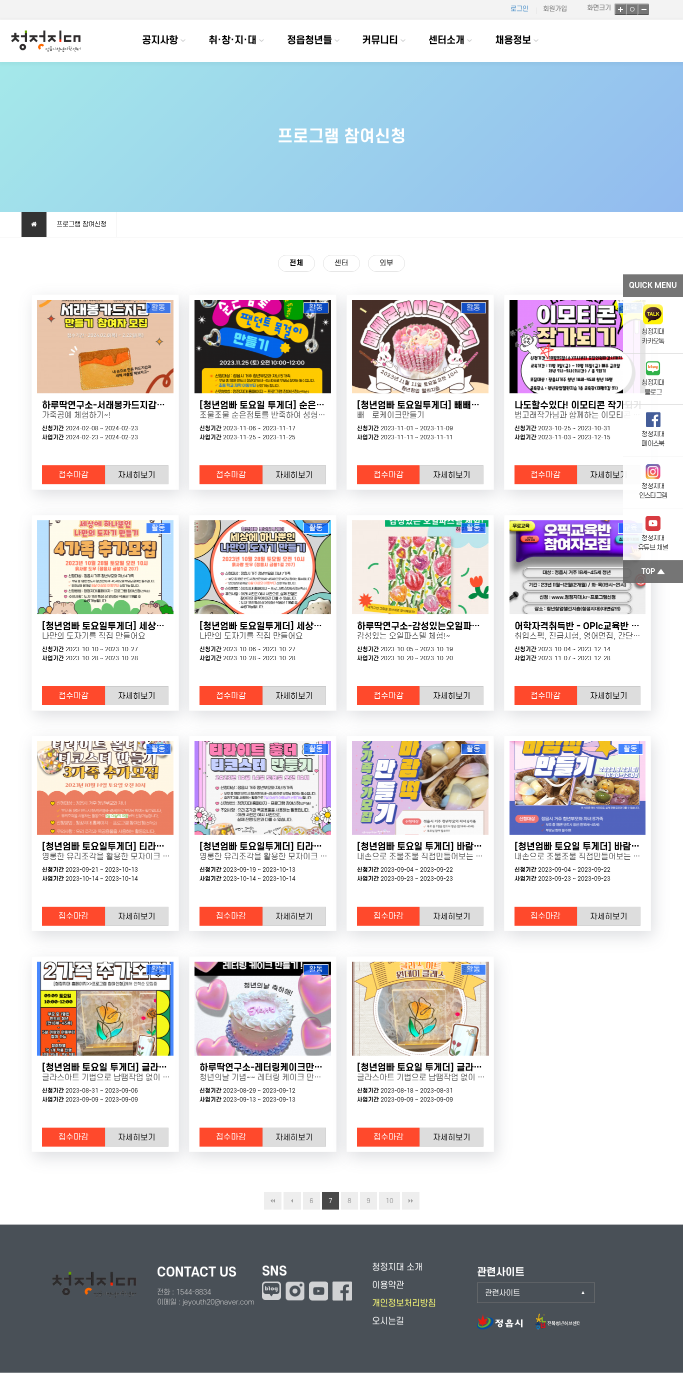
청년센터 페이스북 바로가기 (342, 1291)
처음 (273, 1201)
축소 (643, 9)
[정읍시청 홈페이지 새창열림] (504, 1327)
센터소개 (446, 40)
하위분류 (183, 40)
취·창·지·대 (232, 40)
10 (390, 1201)
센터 (341, 263)
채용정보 (513, 40)
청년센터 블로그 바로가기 (271, 1291)
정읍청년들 (309, 40)
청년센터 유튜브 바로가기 (318, 1291)
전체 (297, 263)
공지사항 (160, 40)
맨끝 (411, 1201)
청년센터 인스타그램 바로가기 (295, 1291)
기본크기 (632, 9)
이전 (292, 1201)
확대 (620, 9)
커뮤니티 (380, 40)
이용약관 (388, 1285)
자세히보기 (137, 475)
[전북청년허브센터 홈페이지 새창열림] (557, 1327)
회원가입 (555, 8)
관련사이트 (502, 1293)
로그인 (519, 8)
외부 (387, 263)
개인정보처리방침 (404, 1303)
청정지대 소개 (397, 1267)
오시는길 (388, 1321)
